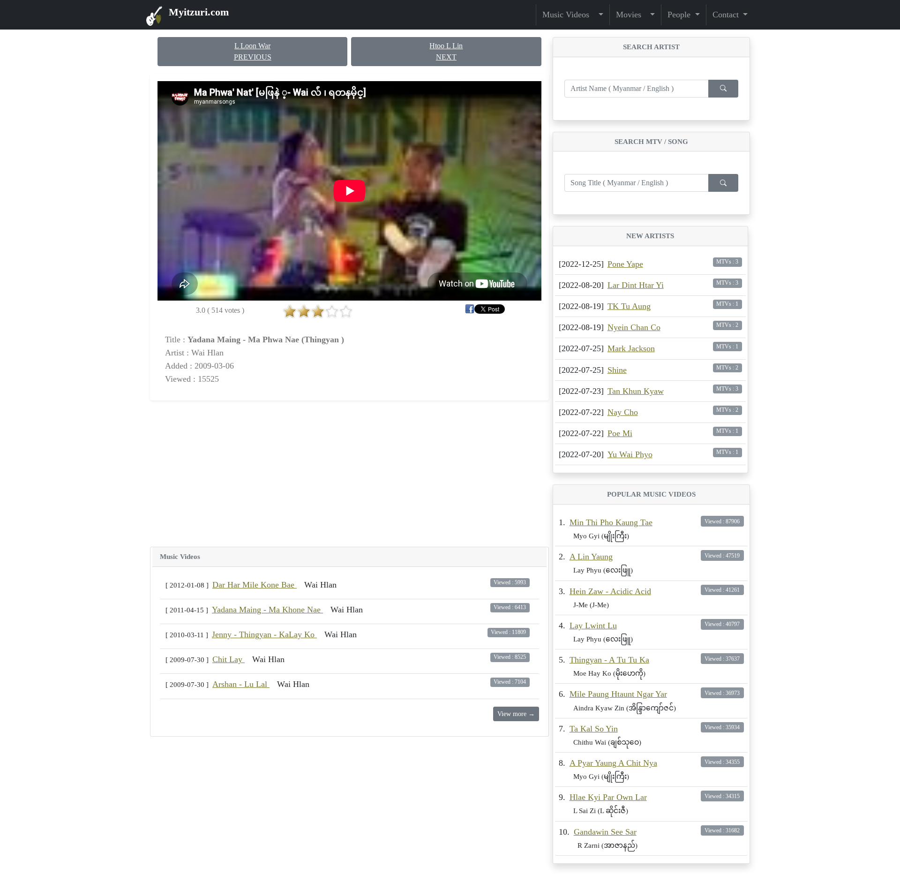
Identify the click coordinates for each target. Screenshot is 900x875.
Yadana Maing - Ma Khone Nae (267, 609)
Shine (617, 370)
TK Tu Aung (629, 306)
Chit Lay (228, 659)
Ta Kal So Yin (594, 728)
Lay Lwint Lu (593, 625)
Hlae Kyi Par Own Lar (608, 797)
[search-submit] (723, 89)
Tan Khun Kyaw (636, 391)
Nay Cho (623, 412)
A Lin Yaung (591, 556)
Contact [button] (726, 14)
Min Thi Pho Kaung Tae (611, 522)
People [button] (680, 14)
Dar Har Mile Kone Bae (254, 584)
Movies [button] (632, 14)
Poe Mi (620, 433)
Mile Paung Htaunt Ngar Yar (618, 694)
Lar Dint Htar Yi (636, 285)
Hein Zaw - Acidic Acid (610, 591)
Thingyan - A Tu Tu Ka (609, 659)
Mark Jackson (631, 348)
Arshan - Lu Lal (241, 684)
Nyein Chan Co (634, 327)
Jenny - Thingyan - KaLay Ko (264, 634)
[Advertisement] (349, 473)
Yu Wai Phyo (630, 454)
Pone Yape (625, 264)
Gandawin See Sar (605, 832)
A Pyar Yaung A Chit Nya (613, 763)
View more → (516, 713)
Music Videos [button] (569, 14)
